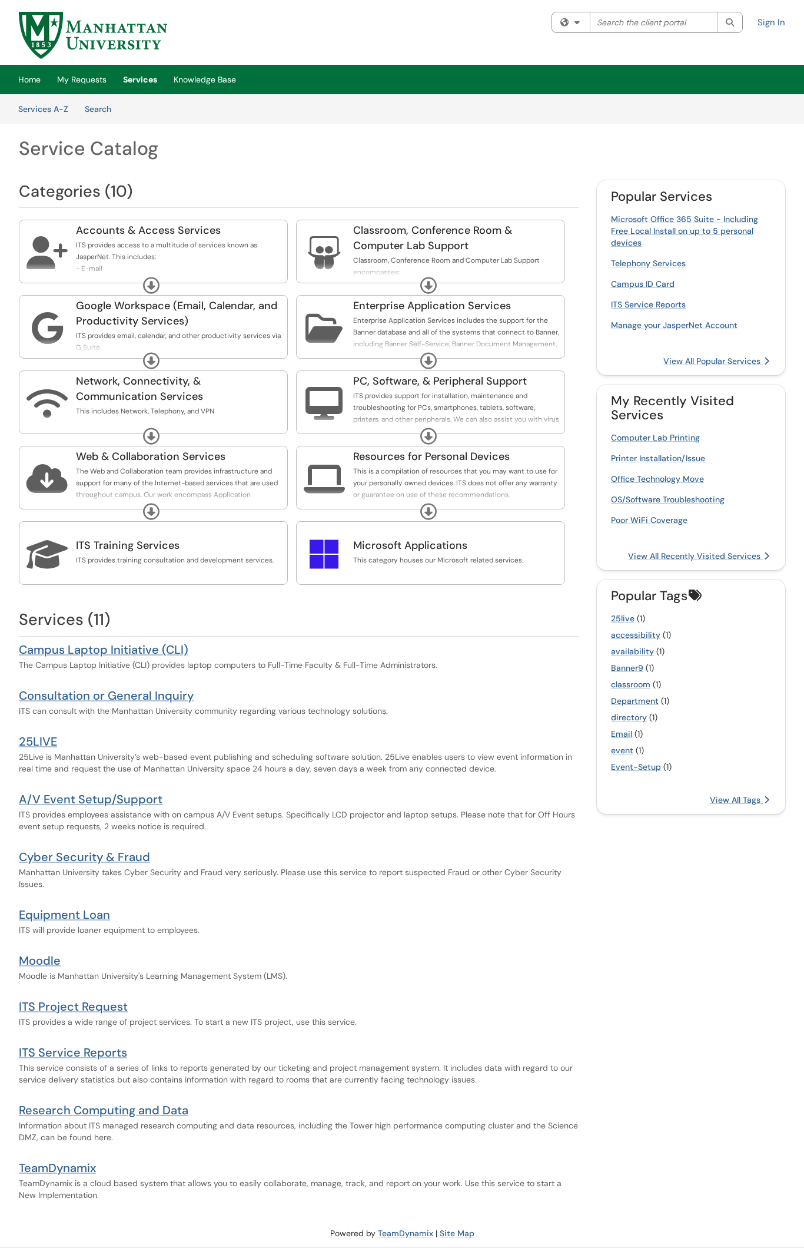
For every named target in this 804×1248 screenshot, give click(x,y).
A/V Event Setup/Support (90, 799)
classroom (630, 684)
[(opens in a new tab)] (93, 35)
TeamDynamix (57, 1168)
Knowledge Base (205, 79)
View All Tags (736, 800)
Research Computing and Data (103, 1110)
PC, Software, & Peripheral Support (440, 381)
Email (621, 734)
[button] (151, 285)
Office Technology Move (657, 479)
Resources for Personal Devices (431, 456)
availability (632, 651)
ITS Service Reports (73, 1052)
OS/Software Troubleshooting (668, 499)
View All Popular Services (713, 361)
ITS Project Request (73, 1006)
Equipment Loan (64, 914)
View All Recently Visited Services (695, 556)
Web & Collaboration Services (150, 456)
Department (635, 701)
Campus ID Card (643, 284)
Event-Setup (636, 767)
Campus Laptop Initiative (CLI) (103, 649)
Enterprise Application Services (432, 306)
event (622, 750)
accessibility (635, 635)
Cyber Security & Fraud (84, 857)
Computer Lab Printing (655, 437)
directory (629, 717)
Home (29, 79)
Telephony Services (648, 263)
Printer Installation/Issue (658, 458)
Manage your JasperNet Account (674, 325)
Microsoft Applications (410, 545)
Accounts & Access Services (148, 230)
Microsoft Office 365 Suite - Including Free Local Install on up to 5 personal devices (684, 231)
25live (622, 618)
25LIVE (38, 741)
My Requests (82, 79)
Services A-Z (43, 109)
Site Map (457, 1233)
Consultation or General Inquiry (106, 695)
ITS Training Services (128, 545)
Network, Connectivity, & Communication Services (139, 388)
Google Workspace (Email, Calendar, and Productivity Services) (176, 313)
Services (140, 79)
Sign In (771, 22)
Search (102, 108)
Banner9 (627, 668)
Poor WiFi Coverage (649, 520)
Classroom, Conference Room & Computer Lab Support (432, 238)
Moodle (40, 960)
